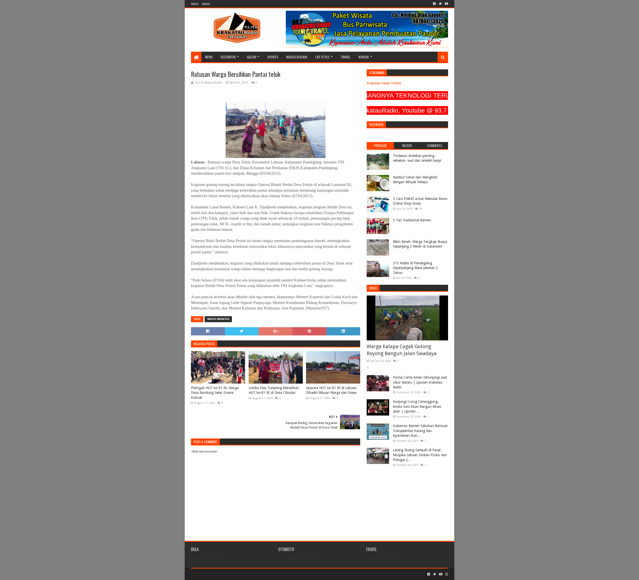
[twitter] (440, 3)
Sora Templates (218, 574)
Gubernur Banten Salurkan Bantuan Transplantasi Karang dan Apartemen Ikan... (420, 430)
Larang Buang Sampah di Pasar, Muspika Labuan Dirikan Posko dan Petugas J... (420, 455)
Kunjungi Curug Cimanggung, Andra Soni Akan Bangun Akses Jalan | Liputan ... (417, 406)
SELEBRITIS (228, 56)
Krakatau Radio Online (384, 83)
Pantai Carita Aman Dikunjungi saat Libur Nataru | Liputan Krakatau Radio (420, 382)
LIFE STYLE (322, 56)
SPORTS (272, 56)
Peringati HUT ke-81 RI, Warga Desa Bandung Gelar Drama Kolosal (215, 393)
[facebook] (434, 3)
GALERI (251, 56)
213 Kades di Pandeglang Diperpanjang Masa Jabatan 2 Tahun (415, 268)
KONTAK (206, 4)
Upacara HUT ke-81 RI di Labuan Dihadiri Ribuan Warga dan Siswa (331, 390)
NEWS (209, 56)
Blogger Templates (247, 574)
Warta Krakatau (218, 319)
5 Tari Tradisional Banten (412, 220)
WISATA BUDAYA (296, 56)
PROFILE (194, 4)
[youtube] (446, 3)
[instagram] (446, 574)
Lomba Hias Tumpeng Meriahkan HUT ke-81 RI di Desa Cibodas (274, 390)
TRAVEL (345, 56)
